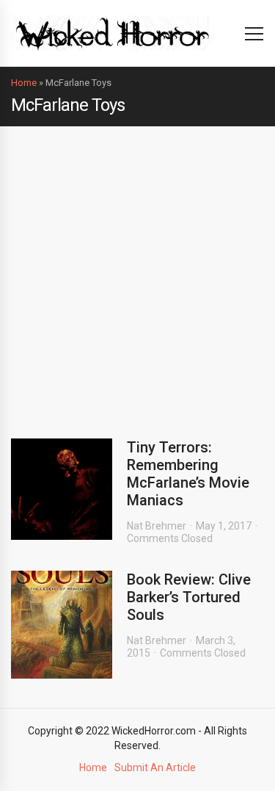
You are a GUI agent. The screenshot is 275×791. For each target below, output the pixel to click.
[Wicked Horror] (112, 32)
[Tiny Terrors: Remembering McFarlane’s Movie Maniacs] (61, 489)
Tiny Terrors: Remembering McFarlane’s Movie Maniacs (188, 473)
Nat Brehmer (156, 526)
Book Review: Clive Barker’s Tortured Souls (189, 597)
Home (24, 82)
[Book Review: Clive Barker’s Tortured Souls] (61, 625)
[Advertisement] (137, 271)
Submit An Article (155, 767)
